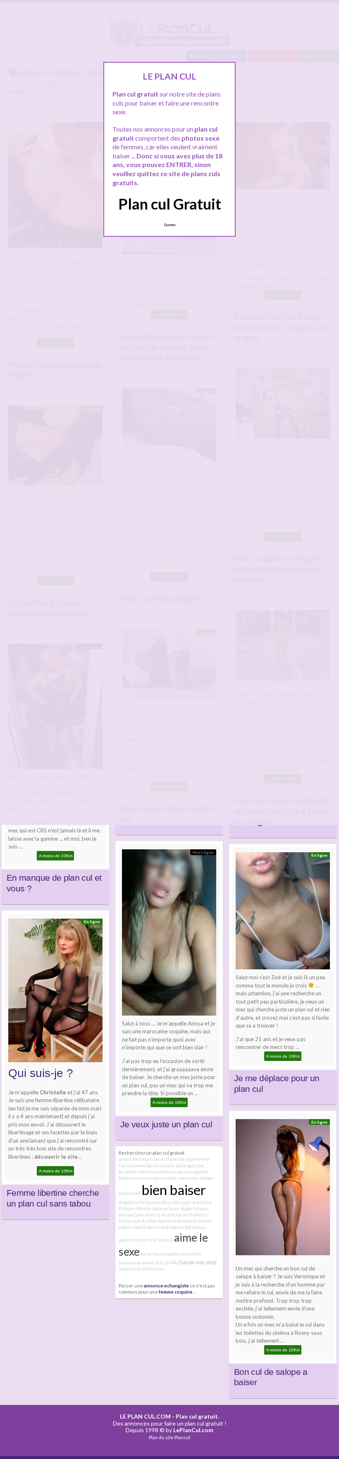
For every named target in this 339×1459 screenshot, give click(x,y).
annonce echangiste (166, 1285)
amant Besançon (136, 1159)
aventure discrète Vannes (146, 1239)
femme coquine (176, 1291)
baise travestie (169, 1159)
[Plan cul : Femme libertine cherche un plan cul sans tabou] (55, 992)
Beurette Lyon (176, 1202)
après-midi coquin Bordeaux (176, 1227)
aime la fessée (160, 1214)
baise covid (130, 1193)
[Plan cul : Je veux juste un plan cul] (169, 934)
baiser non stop (198, 1262)
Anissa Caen (131, 1214)
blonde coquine (152, 1208)
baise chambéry (192, 1214)
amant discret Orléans (142, 1268)
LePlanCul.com (193, 1429)
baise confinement (178, 1220)
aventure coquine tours (154, 1178)
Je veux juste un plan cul (166, 1124)
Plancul (182, 1437)
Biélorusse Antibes (138, 1220)
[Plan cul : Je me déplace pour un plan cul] (283, 913)
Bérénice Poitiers (158, 1171)
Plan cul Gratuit (169, 204)
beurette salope (196, 1178)
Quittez (170, 225)
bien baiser (173, 1189)
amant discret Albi (160, 1262)
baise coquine (160, 1165)
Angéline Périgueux (140, 1202)
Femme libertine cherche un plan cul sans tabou (53, 1198)
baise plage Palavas (188, 1208)
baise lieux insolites (161, 1253)
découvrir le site (56, 1156)
